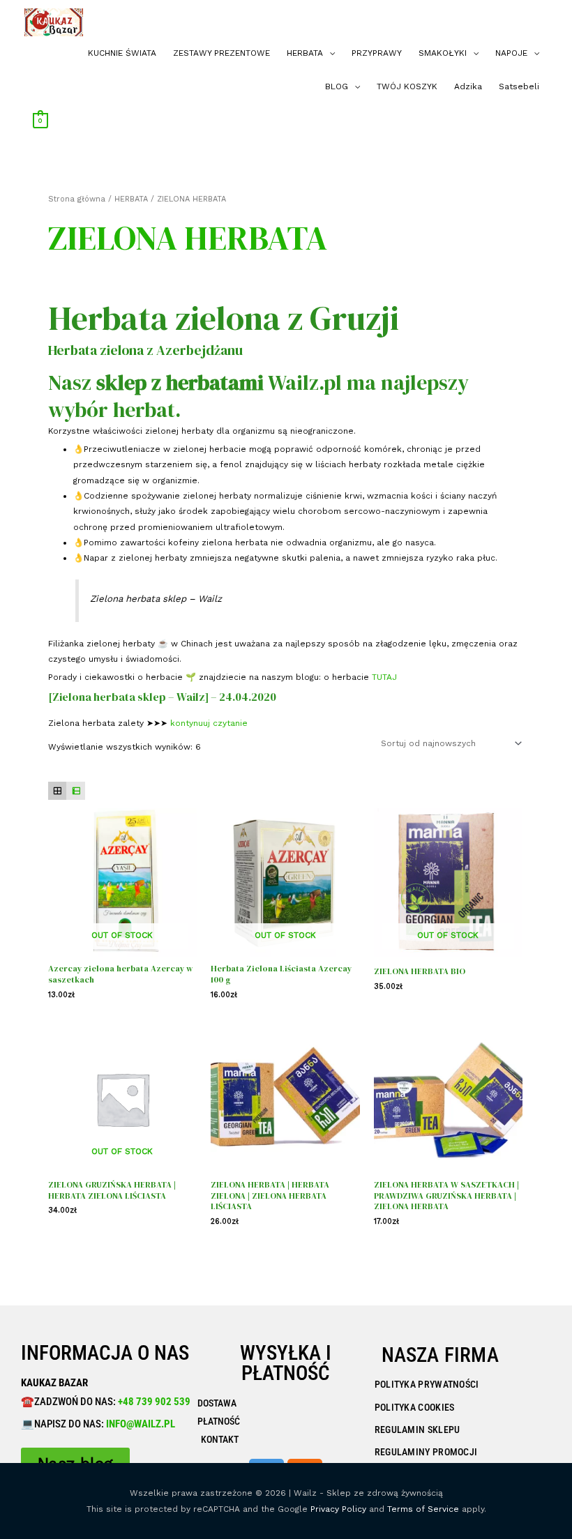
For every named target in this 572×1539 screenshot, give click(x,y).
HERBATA (305, 53)
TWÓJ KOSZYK (407, 86)
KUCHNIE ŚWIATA (122, 53)
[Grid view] (57, 791)
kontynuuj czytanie (209, 723)
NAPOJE (511, 53)
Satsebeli (519, 86)
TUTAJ (384, 677)
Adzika (468, 86)
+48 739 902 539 (153, 1401)
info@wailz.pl (140, 1424)
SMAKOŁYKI (443, 53)
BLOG (336, 86)
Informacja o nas (105, 1353)
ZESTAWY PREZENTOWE (221, 53)
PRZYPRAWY (377, 53)
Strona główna (76, 199)
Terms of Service (423, 1509)
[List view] (75, 791)
